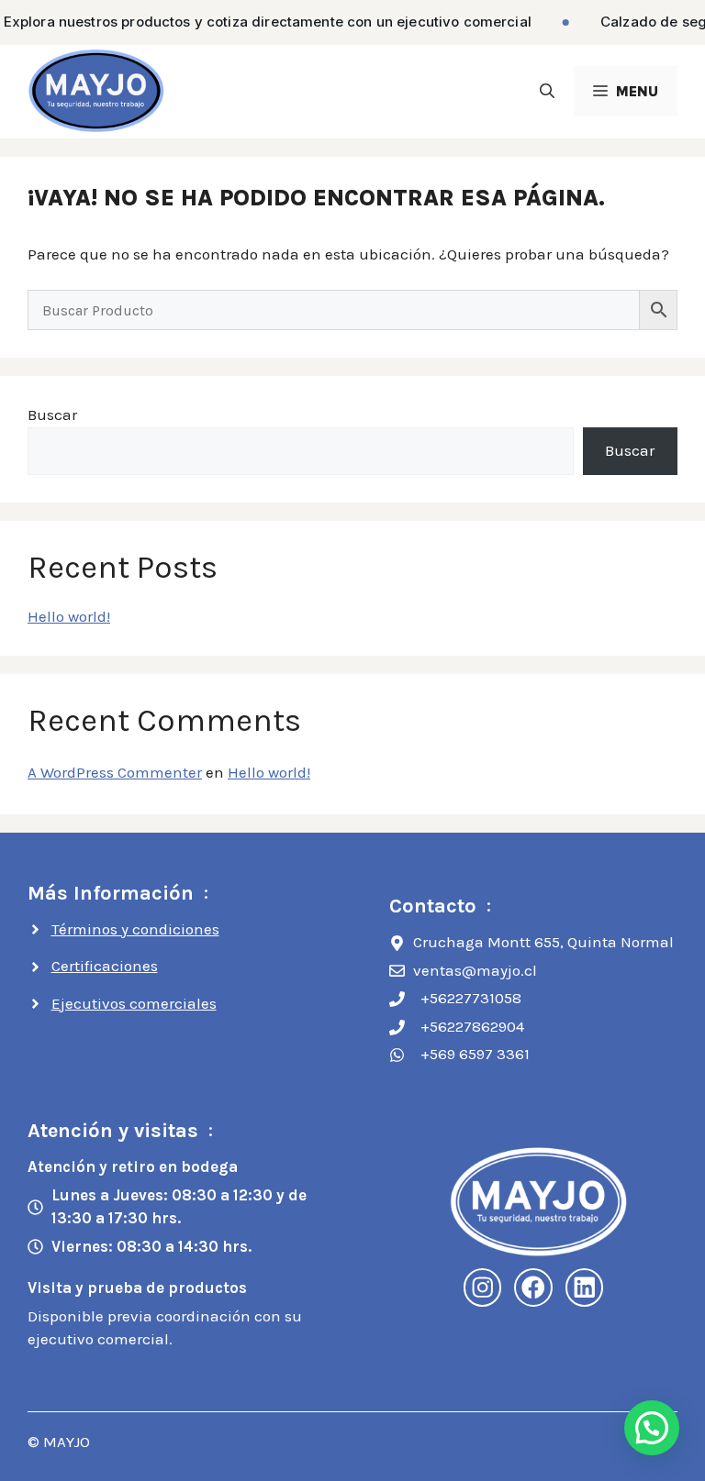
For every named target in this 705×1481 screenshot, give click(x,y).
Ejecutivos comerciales (134, 1003)
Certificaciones (104, 965)
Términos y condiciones (135, 929)
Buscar (52, 414)
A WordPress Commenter (115, 772)
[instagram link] (483, 1287)
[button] (547, 91)
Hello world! (69, 616)
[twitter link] (584, 1287)
